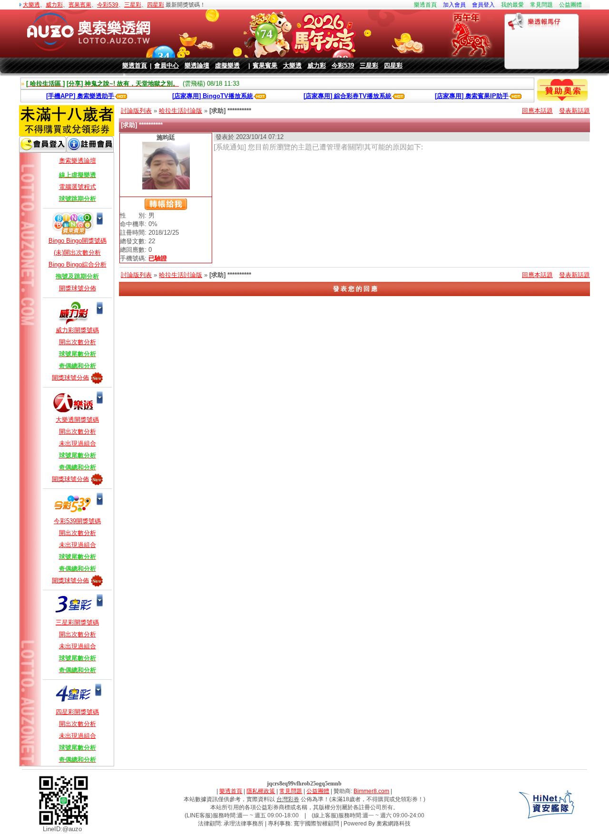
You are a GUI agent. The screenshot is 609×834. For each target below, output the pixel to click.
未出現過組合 (77, 443)
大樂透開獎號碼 (77, 419)
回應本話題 (537, 110)
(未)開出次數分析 (77, 252)
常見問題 (541, 4)
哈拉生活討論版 (180, 110)
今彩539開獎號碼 (77, 521)
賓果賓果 (80, 4)
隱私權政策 (260, 791)
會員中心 (166, 65)
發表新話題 (574, 110)
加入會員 (454, 4)
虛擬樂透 (227, 65)
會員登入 (483, 4)
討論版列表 (136, 110)
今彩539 (107, 4)
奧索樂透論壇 (77, 160)
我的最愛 (512, 4)
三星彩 (132, 4)
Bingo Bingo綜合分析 (78, 264)
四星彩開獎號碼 (77, 711)
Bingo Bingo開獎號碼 (78, 240)
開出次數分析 (77, 342)
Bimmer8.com (371, 791)
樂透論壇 (197, 65)
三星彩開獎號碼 (77, 622)
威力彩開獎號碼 (77, 330)
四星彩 (155, 4)
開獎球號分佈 (77, 288)
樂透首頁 (425, 4)
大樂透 (31, 4)
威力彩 (54, 4)
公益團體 (570, 4)
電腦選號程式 (77, 186)
